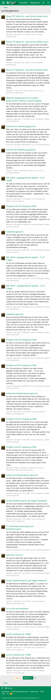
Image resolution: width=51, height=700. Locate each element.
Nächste (27, 678)
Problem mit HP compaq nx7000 (21, 206)
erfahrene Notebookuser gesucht (22, 393)
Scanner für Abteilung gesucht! (21, 126)
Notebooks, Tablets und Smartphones (19, 470)
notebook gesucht (14, 231)
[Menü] (3, 2)
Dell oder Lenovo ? (14, 555)
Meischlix (9, 34)
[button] (2, 688)
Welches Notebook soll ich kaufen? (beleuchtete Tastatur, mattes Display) (24, 99)
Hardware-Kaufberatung (14, 93)
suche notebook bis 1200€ (18, 634)
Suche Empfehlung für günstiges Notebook (26, 500)
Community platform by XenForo (20, 698)
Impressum (6, 691)
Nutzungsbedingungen (20, 691)
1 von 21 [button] (18, 678)
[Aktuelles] (43, 2)
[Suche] (48, 2)
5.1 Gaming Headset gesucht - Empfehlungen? (20, 527)
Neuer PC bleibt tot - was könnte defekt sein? (27, 16)
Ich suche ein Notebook (17, 608)
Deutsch (10, 688)
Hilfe (42, 691)
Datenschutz (34, 691)
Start (3, 694)
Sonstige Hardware (42, 145)
